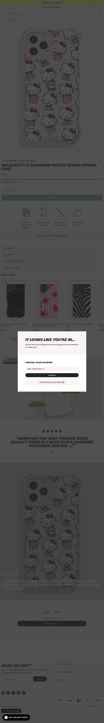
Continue (52, 375)
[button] (16, 717)
